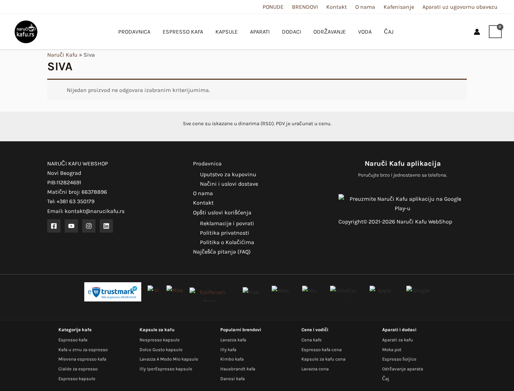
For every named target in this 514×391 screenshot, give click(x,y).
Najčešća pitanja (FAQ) (222, 251)
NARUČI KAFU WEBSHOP (77, 163)
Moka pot (391, 349)
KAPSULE (226, 31)
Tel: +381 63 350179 (70, 201)
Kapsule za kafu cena (323, 359)
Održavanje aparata (402, 368)
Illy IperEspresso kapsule (166, 368)
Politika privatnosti (224, 232)
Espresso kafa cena (321, 349)
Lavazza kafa (233, 339)
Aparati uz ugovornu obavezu (460, 6)
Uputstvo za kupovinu (228, 174)
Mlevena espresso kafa (82, 359)
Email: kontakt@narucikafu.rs (85, 211)
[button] (462, 31)
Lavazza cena (315, 368)
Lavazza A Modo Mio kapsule (169, 359)
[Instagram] (88, 226)
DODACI (291, 31)
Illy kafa (228, 349)
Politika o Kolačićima (227, 242)
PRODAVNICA (134, 31)
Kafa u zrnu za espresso (83, 349)
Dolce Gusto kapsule (161, 349)
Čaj (385, 378)
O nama (365, 6)
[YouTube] (71, 226)
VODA (365, 31)
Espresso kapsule (76, 378)
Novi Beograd (64, 173)
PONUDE (273, 6)
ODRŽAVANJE (329, 31)
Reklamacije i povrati (227, 223)
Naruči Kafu (62, 54)
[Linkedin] (106, 226)
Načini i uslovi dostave (229, 183)
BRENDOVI (305, 6)
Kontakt (336, 6)
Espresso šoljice (399, 359)
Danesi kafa (232, 378)
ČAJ (388, 31)
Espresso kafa (72, 339)
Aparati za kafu (397, 339)
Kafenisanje (399, 6)
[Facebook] (53, 226)
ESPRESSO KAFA (183, 31)
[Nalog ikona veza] (477, 32)
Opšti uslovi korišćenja (222, 212)
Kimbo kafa (232, 359)
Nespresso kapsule (160, 339)
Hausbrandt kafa (237, 368)
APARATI (260, 31)
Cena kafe (311, 339)
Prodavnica (207, 163)
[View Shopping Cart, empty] (495, 31)
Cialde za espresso (78, 368)
